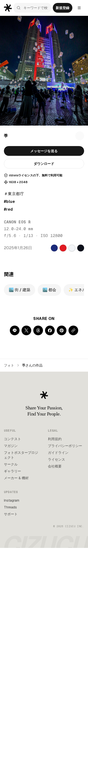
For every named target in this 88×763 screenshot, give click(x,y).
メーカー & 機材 (16, 478)
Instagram (11, 500)
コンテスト (12, 439)
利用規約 (55, 439)
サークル (11, 464)
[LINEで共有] (15, 330)
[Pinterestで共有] (61, 330)
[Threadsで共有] (38, 330)
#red (8, 209)
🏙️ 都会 (49, 289)
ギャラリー (12, 471)
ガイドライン (58, 452)
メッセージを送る (44, 151)
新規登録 (62, 8)
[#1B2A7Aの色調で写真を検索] (54, 248)
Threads (10, 507)
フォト (9, 365)
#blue (9, 201)
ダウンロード (44, 163)
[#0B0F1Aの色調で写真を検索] (80, 248)
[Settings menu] (79, 8)
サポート (11, 514)
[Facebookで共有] (50, 330)
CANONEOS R (17, 222)
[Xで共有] (26, 330)
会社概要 (55, 466)
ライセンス (56, 459)
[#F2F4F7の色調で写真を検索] (71, 248)
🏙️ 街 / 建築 (19, 289)
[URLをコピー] (73, 330)
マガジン (11, 446)
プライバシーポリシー (65, 446)
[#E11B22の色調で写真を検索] (63, 248)
